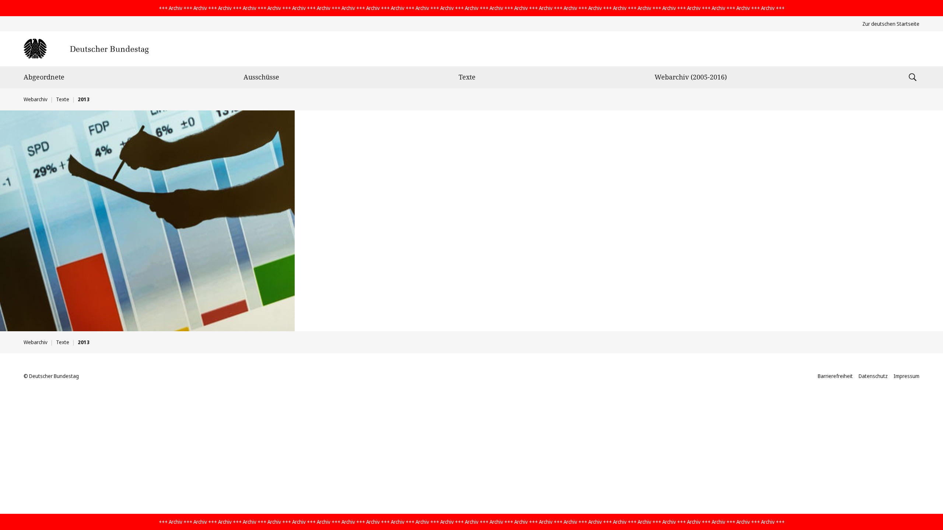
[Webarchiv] (86, 49)
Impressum (906, 375)
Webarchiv (36, 99)
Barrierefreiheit (835, 375)
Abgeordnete (44, 77)
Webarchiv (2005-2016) (691, 77)
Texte (467, 77)
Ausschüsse (261, 77)
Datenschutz (873, 375)
